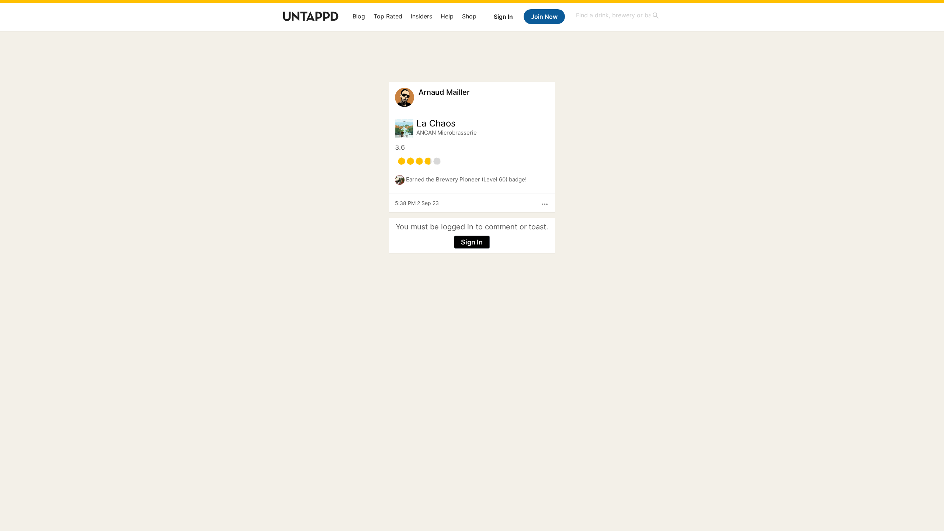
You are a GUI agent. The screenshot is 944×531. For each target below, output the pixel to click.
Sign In (503, 16)
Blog (359, 16)
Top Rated (388, 16)
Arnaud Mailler (444, 92)
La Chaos (436, 123)
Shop (469, 16)
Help (447, 16)
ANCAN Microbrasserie (446, 132)
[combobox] (617, 15)
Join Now (544, 16)
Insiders (421, 16)
